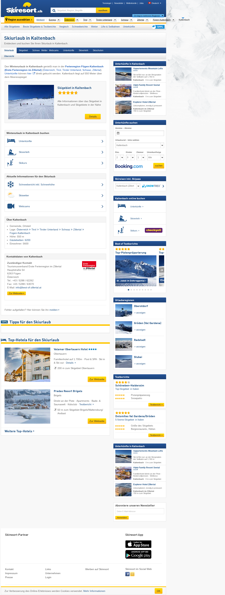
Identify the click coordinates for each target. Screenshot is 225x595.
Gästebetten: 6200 (20, 240)
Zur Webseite (15, 293)
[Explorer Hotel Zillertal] (123, 107)
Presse (9, 577)
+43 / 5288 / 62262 (23, 280)
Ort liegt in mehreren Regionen (147, 16)
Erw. (117, 152)
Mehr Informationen (94, 591)
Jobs (141, 3)
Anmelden (122, 517)
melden (53, 309)
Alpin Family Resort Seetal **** (146, 86)
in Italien (134, 389)
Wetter (94, 26)
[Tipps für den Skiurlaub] (158, 27)
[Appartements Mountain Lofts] (123, 74)
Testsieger (106, 3)
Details (93, 116)
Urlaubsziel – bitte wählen (127, 140)
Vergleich (64, 26)
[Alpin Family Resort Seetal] (123, 90)
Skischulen (98, 50)
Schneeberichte (80, 26)
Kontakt (9, 569)
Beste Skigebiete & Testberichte (39, 26)
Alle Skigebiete (12, 26)
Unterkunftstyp (154, 152)
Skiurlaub (9, 50)
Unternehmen (52, 573)
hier (29, 73)
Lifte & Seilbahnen (110, 26)
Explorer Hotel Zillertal (144, 102)
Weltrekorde (131, 3)
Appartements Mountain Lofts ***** (148, 69)
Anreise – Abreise (123, 128)
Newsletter (118, 3)
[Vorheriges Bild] (117, 270)
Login (48, 577)
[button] (129, 166)
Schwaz (86, 70)
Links (48, 569)
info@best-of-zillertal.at (28, 287)
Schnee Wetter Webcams (45, 50)
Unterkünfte (129, 26)
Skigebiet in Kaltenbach (74, 88)
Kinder (129, 152)
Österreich (49, 70)
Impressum (11, 573)
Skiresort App (134, 534)
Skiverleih (83, 50)
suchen (158, 165)
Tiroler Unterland (71, 70)
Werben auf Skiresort (97, 569)
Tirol (58, 70)
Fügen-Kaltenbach (20, 233)
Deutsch (155, 3)
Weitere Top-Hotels (18, 431)
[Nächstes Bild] (161, 270)
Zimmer (139, 152)
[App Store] (138, 548)
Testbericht (85, 404)
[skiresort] (24, 8)
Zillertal (96, 70)
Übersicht (9, 56)
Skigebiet (23, 50)
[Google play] (138, 558)
